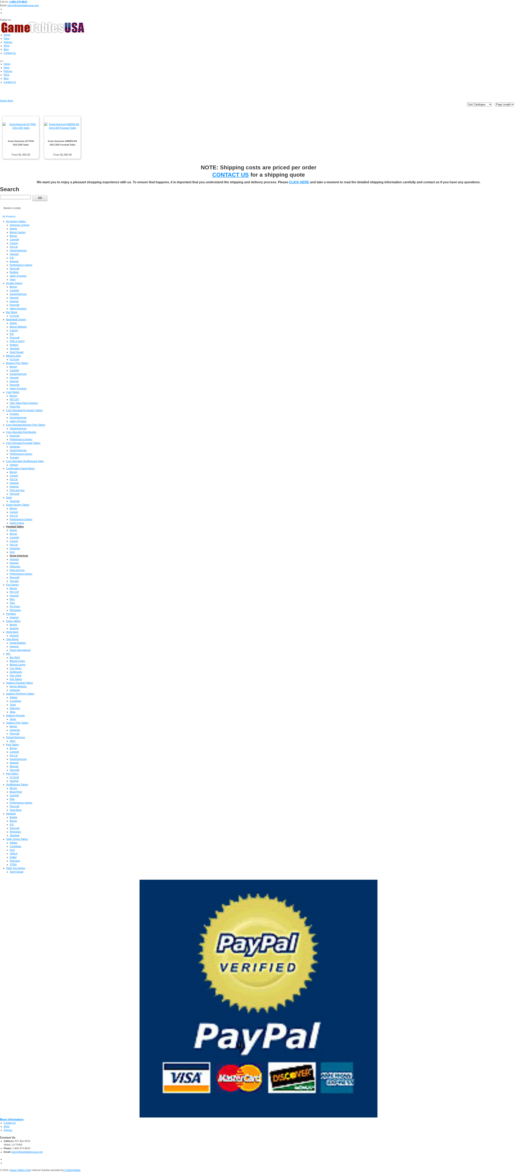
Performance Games (21, 265)
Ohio (12, 603)
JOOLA (14, 853)
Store (10, 100)
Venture (14, 464)
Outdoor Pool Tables (17, 722)
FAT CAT (14, 399)
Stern (13, 741)
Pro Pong (15, 606)
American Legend (19, 225)
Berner (13, 236)
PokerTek (15, 406)
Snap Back (16, 810)
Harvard (14, 254)
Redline (14, 272)
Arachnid (15, 435)
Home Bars (12, 632)
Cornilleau (15, 701)
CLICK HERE (299, 182)
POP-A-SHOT (17, 341)
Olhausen (15, 566)
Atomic (13, 228)
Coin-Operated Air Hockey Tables (24, 410)
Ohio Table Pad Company (24, 403)
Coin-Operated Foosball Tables (23, 443)
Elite (12, 799)
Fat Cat (14, 246)
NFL (8, 653)
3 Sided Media (72, 1170)
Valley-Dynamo (18, 276)
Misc (12, 599)
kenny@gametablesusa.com (23, 5)
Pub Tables (16, 679)
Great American (18, 250)
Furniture (11, 613)
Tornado (14, 457)
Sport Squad (16, 352)
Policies (8, 1130)
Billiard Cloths (17, 661)
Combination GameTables (20, 468)
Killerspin (15, 708)
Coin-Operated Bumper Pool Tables (25, 425)
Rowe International (20, 650)
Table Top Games (15, 868)
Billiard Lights (13, 355)
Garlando (15, 446)
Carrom (14, 243)
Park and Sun (17, 490)
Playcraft (14, 268)
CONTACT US (230, 175)
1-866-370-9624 (18, 1)
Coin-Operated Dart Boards (21, 432)
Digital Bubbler (18, 643)
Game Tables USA (20, 1170)
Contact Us (10, 1123)
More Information (12, 1119)
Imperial (14, 261)
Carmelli (14, 239)
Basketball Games (16, 319)
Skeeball (14, 348)
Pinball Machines (15, 737)
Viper (13, 279)
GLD (12, 552)
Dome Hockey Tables (17, 504)
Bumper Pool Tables (17, 363)
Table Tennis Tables (17, 839)
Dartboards (16, 672)
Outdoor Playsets (15, 715)
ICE (12, 257)
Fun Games (12, 584)
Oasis (13, 719)
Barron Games (18, 232)
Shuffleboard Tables (17, 784)
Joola (13, 704)
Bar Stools (11, 312)
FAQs (6, 1126)
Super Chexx (17, 523)
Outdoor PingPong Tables (20, 693)
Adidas (13, 697)
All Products (9, 216)
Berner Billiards (18, 326)
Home (3, 100)
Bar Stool (15, 657)
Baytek (13, 817)
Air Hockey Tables (16, 221)
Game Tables (13, 621)
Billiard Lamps (17, 664)
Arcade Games (14, 283)
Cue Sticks (15, 668)
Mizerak (14, 766)
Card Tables (12, 392)
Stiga (12, 712)
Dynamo (14, 414)
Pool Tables (12, 744)
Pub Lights (15, 675)
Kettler (13, 857)
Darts (9, 497)
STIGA (13, 864)
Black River (16, 791)
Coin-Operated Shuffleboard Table (25, 461)
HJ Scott (14, 315)
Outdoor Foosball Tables (19, 682)
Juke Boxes (12, 639)
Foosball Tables (15, 526)
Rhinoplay (15, 610)
